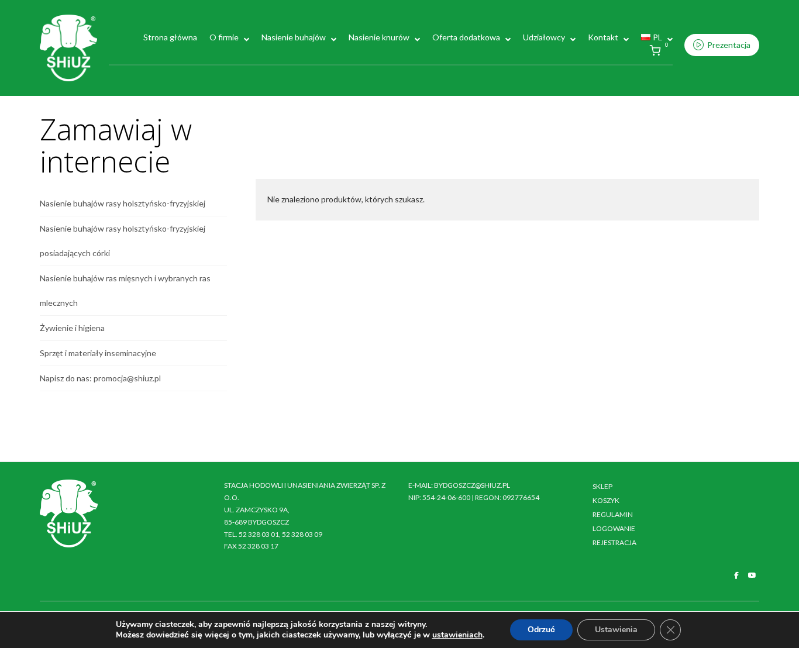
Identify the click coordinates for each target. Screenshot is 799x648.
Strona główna (170, 37)
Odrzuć (541, 629)
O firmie (224, 37)
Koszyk (606, 500)
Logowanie (614, 528)
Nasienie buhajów (293, 37)
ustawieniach (457, 635)
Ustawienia (616, 629)
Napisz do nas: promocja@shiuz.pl (100, 378)
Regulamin (613, 514)
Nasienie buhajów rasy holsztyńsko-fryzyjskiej (122, 203)
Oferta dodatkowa (466, 37)
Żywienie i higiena (72, 328)
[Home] (68, 47)
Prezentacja (728, 45)
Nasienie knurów (379, 37)
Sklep (602, 486)
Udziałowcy (544, 37)
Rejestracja (614, 542)
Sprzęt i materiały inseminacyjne (98, 353)
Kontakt (603, 37)
